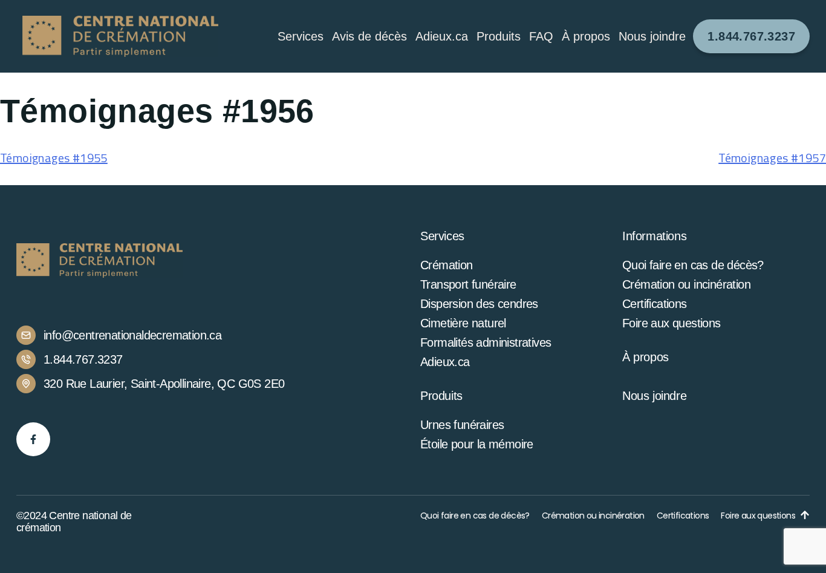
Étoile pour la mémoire (476, 444)
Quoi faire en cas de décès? (693, 265)
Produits (498, 36)
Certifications (654, 303)
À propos (645, 357)
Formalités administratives (485, 342)
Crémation (446, 265)
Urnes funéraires (462, 424)
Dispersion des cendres (479, 303)
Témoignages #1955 (54, 157)
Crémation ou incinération (686, 284)
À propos (586, 36)
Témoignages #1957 (772, 157)
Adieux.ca (441, 36)
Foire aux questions (671, 323)
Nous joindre (652, 36)
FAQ (541, 36)
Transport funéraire (468, 284)
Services (301, 36)
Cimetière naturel (463, 323)
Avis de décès (369, 36)
